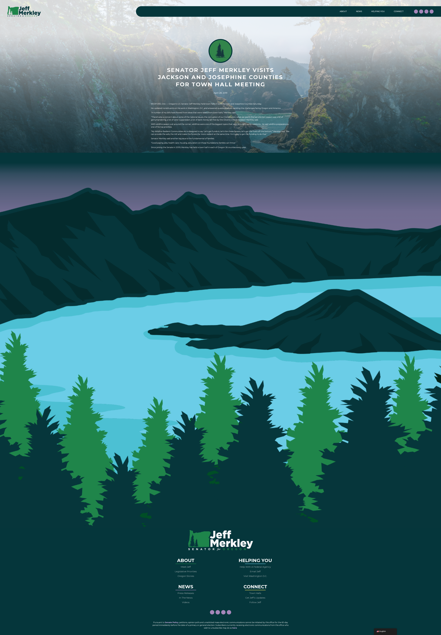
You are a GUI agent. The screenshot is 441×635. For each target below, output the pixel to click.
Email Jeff (255, 571)
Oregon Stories (186, 576)
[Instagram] (421, 11)
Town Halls (255, 593)
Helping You (378, 11)
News (359, 11)
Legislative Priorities (186, 571)
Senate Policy (171, 622)
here (234, 628)
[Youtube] (426, 11)
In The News (186, 598)
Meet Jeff (186, 567)
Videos (185, 602)
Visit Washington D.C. (255, 576)
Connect (399, 11)
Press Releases (186, 593)
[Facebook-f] (416, 11)
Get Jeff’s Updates (255, 598)
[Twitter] (432, 11)
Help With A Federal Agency (255, 567)
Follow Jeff (255, 602)
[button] (408, 11)
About (343, 11)
